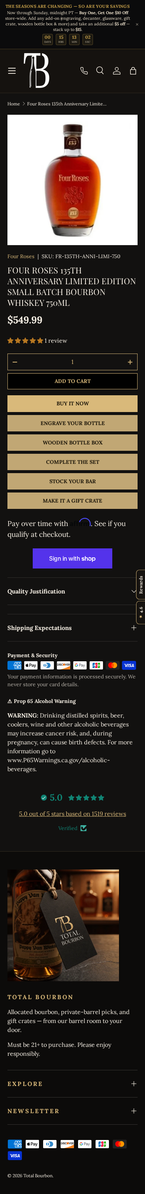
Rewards (141, 584)
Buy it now (73, 403)
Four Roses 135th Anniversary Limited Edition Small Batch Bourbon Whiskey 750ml (67, 104)
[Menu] (12, 71)
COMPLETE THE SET (72, 462)
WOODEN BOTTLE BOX (73, 442)
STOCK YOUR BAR (72, 481)
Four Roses (21, 256)
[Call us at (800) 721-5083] (84, 71)
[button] (133, 71)
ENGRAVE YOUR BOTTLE (73, 423)
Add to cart (73, 381)
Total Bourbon (37, 1175)
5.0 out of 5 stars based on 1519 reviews (72, 813)
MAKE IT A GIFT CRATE (72, 500)
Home (13, 104)
